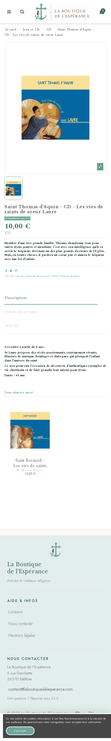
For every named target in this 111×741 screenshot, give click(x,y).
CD (7, 276)
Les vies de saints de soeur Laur (30, 276)
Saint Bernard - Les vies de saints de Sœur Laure (29, 466)
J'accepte (20, 730)
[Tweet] (11, 271)
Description (15, 298)
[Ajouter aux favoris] (40, 415)
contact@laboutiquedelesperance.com (40, 689)
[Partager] (6, 271)
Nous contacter (20, 624)
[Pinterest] (16, 271)
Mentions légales (21, 635)
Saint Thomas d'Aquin (66, 276)
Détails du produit (21, 312)
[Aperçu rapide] (40, 450)
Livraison (15, 612)
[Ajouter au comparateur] (40, 433)
